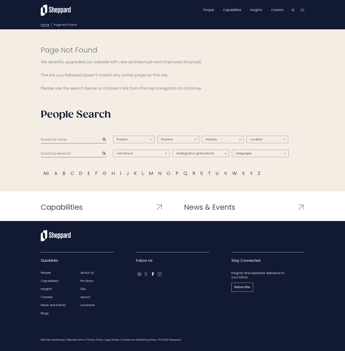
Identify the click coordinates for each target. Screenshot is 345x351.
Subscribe (242, 287)
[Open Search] (293, 10)
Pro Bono (86, 281)
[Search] (104, 139)
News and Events (53, 305)
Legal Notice (112, 339)
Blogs (45, 313)
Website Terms (76, 339)
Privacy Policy (95, 339)
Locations (87, 305)
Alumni (85, 297)
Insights (256, 10)
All (46, 173)
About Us (87, 273)
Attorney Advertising (53, 339)
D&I (83, 289)
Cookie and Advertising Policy (139, 339)
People (208, 10)
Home (45, 25)
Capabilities (232, 10)
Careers (277, 10)
